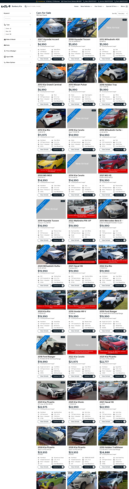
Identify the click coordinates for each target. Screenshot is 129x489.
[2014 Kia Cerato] (82, 164)
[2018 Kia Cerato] (82, 118)
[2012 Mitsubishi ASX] (113, 27)
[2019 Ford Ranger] (113, 300)
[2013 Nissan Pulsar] (82, 73)
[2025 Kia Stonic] (82, 390)
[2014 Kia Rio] (51, 118)
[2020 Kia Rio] (51, 300)
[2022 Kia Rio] (113, 254)
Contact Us (57, 59)
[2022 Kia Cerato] (82, 345)
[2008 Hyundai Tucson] (82, 27)
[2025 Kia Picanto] (113, 345)
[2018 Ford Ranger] (51, 345)
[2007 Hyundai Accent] (51, 27)
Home (76, 6)
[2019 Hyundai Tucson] (51, 209)
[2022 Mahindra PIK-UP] (82, 209)
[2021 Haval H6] (82, 254)
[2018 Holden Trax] (113, 73)
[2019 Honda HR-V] (82, 300)
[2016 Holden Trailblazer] (113, 435)
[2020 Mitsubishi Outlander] (51, 254)
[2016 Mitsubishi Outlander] (113, 118)
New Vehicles (85, 6)
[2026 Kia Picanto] (51, 435)
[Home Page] (5, 6)
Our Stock (98, 6)
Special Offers (111, 6)
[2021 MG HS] (113, 164)
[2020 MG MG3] (51, 164)
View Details (44, 59)
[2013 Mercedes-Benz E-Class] (113, 209)
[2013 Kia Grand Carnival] (51, 73)
